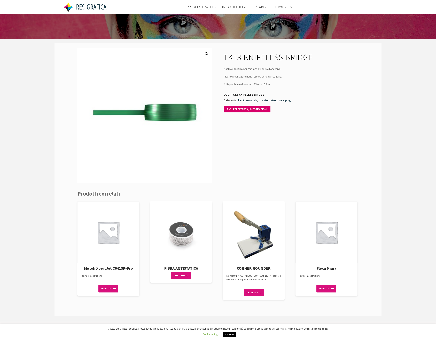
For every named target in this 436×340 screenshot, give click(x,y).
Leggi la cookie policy (316, 328)
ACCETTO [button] (229, 334)
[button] (207, 54)
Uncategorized (268, 100)
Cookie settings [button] (211, 334)
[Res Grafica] (68, 7)
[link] (291, 7)
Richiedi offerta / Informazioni (247, 109)
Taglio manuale (247, 100)
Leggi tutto (108, 288)
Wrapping (285, 100)
